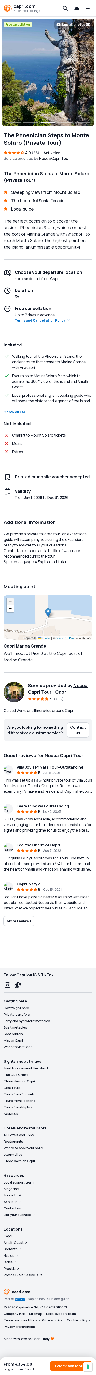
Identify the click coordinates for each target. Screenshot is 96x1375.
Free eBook (12, 1195)
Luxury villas (13, 1154)
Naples (9, 1255)
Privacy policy (52, 1320)
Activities (11, 1113)
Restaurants (13, 1141)
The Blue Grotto (16, 1074)
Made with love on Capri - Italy (27, 1339)
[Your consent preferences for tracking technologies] (87, 1366)
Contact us (12, 1208)
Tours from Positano (19, 1100)
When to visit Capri (18, 1047)
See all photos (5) (76, 24)
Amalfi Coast (14, 1242)
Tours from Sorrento (19, 1094)
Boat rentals (13, 1034)
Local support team (19, 1182)
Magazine (11, 1189)
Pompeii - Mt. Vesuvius (21, 1275)
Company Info (14, 1313)
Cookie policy (77, 1320)
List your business (18, 1214)
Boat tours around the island (26, 1068)
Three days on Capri (19, 1081)
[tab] (13, 122)
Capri (8, 1236)
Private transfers (17, 1014)
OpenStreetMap (65, 638)
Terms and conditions (21, 1320)
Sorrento (11, 1249)
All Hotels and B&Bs (19, 1135)
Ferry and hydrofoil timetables (27, 1021)
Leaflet (46, 638)
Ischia (8, 1262)
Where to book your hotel (23, 1148)
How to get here (16, 1008)
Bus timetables (15, 1027)
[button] (48, 613)
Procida (10, 1268)
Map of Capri (13, 1040)
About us (10, 1202)
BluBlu (20, 1299)
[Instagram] (7, 985)
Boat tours (12, 1087)
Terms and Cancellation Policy (40, 320)
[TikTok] (17, 985)
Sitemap (35, 1313)
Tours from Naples (18, 1107)
